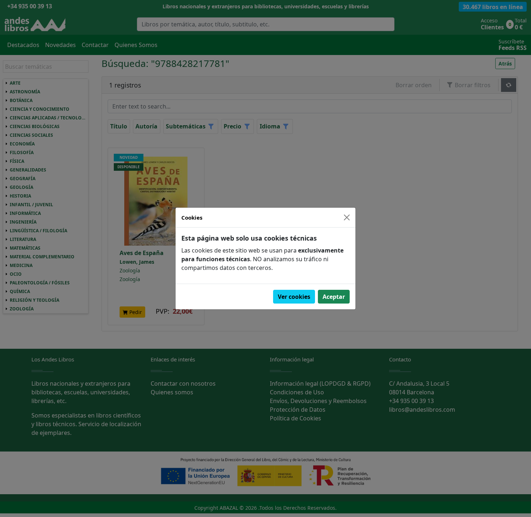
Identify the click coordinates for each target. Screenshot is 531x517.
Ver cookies (294, 297)
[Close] (347, 217)
